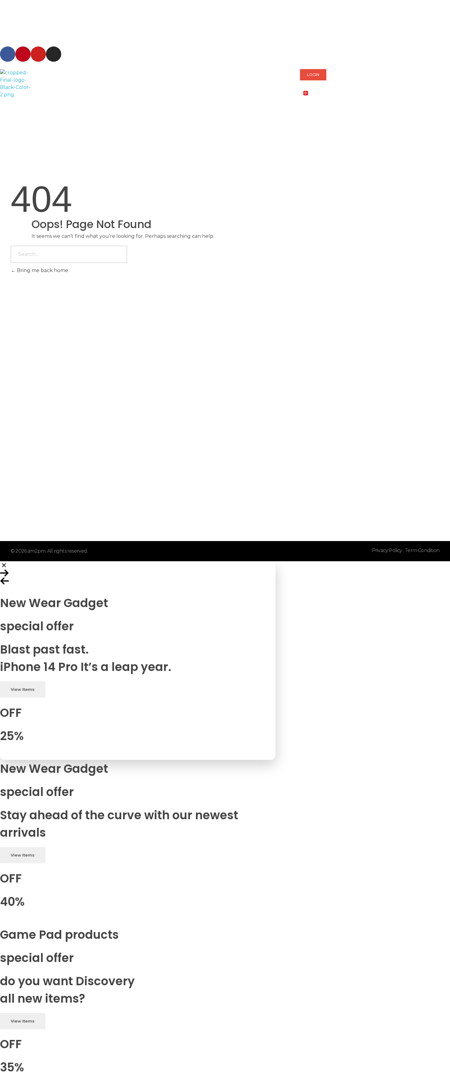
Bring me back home (42, 270)
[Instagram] (53, 54)
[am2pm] (15, 83)
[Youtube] (38, 54)
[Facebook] (7, 54)
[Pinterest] (23, 54)
